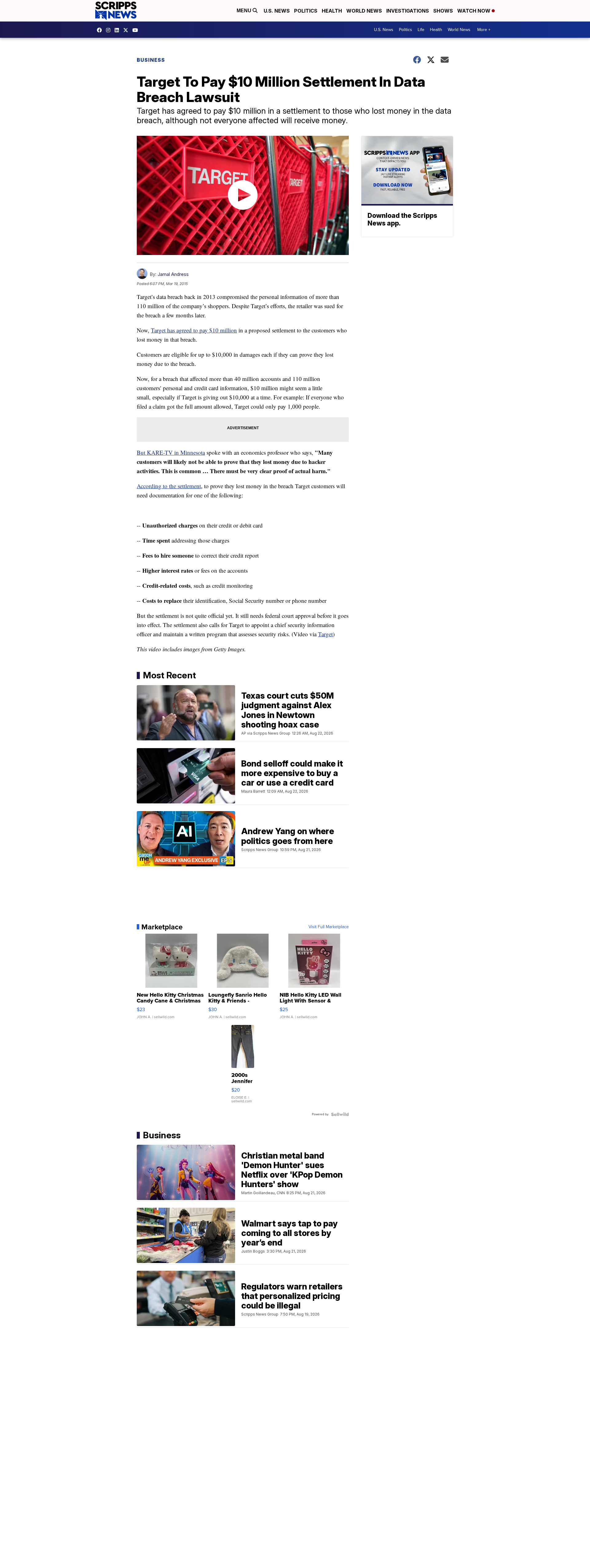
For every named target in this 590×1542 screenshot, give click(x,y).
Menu (245, 10)
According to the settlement (169, 486)
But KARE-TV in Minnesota (171, 452)
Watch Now (474, 11)
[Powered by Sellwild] (340, 1114)
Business (151, 60)
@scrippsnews (136, 30)
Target (325, 634)
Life (421, 29)
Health (332, 11)
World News (364, 11)
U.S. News (277, 11)
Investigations (407, 11)
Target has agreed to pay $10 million (194, 330)
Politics (305, 11)
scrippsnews (101, 30)
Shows (443, 11)
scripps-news (118, 30)
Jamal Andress (173, 274)
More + (483, 29)
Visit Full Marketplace (329, 927)
